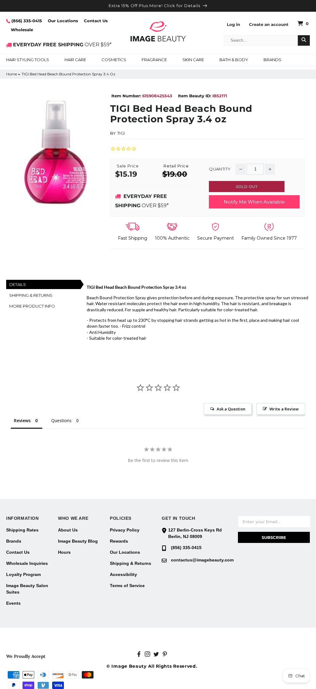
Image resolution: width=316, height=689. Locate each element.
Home (11, 74)
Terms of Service (127, 585)
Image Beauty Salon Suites (27, 588)
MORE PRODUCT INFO (32, 306)
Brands (13, 541)
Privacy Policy (124, 529)
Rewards (119, 541)
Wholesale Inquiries (27, 563)
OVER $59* (62, 45)
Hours (64, 552)
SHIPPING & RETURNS (30, 295)
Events (13, 603)
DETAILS (17, 284)
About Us (68, 529)
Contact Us (96, 20)
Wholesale (22, 29)
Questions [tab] (61, 420)
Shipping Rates (22, 529)
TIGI (121, 133)
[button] (27, 60)
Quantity (220, 169)
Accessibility (123, 574)
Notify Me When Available (254, 202)
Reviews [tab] (22, 420)
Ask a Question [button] (231, 409)
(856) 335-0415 (26, 20)
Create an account (269, 24)
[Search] (304, 40)
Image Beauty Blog (78, 541)
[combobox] (261, 40)
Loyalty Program (23, 574)
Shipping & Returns (130, 563)
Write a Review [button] (284, 409)
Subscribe (274, 537)
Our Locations (63, 20)
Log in (233, 24)
